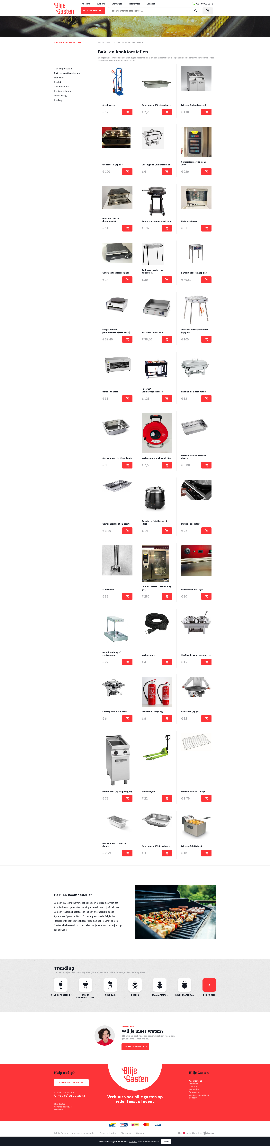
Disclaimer (126, 1133)
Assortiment (195, 1080)
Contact (151, 3)
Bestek (57, 82)
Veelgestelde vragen (199, 1094)
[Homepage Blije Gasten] (135, 1077)
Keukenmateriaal (63, 91)
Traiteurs (85, 3)
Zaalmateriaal (61, 86)
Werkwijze (117, 3)
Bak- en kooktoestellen (67, 73)
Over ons (100, 3)
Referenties (134, 3)
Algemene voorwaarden (83, 1133)
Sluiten (166, 1141)
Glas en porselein (63, 68)
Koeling (58, 100)
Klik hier (133, 1141)
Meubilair (59, 77)
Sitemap (140, 1133)
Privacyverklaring (108, 1133)
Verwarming (60, 95)
